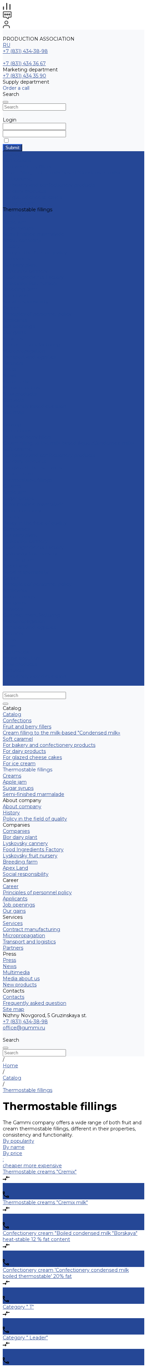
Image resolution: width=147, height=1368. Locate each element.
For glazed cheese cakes (32, 197)
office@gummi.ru (24, 1028)
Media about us (21, 388)
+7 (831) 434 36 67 (24, 63)
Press (9, 640)
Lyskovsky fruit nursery (30, 283)
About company (22, 511)
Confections (17, 160)
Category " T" (18, 1307)
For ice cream (19, 203)
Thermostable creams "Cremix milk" (45, 1202)
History (11, 246)
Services (13, 609)
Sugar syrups (18, 228)
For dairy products (24, 191)
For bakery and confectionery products (49, 185)
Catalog (12, 425)
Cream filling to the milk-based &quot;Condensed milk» (68, 443)
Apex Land (15, 296)
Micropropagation (24, 351)
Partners (13, 633)
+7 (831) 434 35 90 (24, 76)
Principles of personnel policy (37, 314)
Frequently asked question (34, 406)
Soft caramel (18, 179)
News (9, 375)
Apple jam (15, 222)
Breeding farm (20, 289)
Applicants (15, 320)
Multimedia (16, 382)
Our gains (14, 332)
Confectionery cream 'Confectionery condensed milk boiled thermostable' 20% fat (66, 1273)
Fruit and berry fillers (27, 166)
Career (10, 308)
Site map (13, 412)
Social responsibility (26, 302)
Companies (16, 259)
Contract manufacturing (31, 345)
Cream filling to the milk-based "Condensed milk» (61, 173)
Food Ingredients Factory (33, 277)
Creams (12, 216)
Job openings (19, 326)
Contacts (13, 670)
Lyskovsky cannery (25, 271)
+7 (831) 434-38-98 (25, 51)
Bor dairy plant (20, 265)
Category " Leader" (25, 1338)
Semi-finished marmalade (33, 234)
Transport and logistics (29, 357)
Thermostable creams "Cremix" (40, 1172)
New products (20, 664)
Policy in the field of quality (35, 253)
